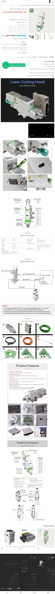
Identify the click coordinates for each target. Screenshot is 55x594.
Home (53, 5)
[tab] (52, 57)
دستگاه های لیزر (48, 5)
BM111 (6, 47)
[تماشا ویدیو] (52, 31)
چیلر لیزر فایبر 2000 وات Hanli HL (12, 546)
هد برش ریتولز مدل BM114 (49, 546)
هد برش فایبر (6, 49)
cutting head (10, 47)
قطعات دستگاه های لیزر (39, 5)
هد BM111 (21, 49)
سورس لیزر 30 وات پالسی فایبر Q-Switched (28, 546)
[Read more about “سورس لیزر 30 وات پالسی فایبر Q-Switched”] (20, 548)
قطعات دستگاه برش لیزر (29, 5)
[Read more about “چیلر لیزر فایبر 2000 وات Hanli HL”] (2, 548)
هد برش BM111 (17, 49)
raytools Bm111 (15, 47)
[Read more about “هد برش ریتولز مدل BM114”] (38, 548)
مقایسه (15, 38)
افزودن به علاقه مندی (22, 38)
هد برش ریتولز (11, 49)
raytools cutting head (23, 47)
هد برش (22, 5)
